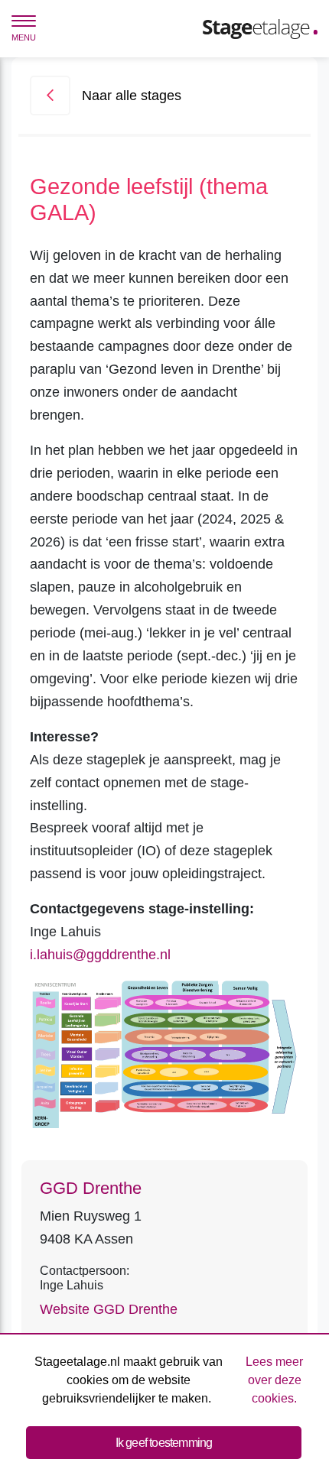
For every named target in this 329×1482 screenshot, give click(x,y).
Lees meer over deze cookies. (274, 1380)
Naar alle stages (131, 95)
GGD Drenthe (91, 1188)
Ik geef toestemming (164, 1442)
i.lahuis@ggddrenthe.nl (100, 954)
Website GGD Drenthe (109, 1309)
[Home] (260, 28)
